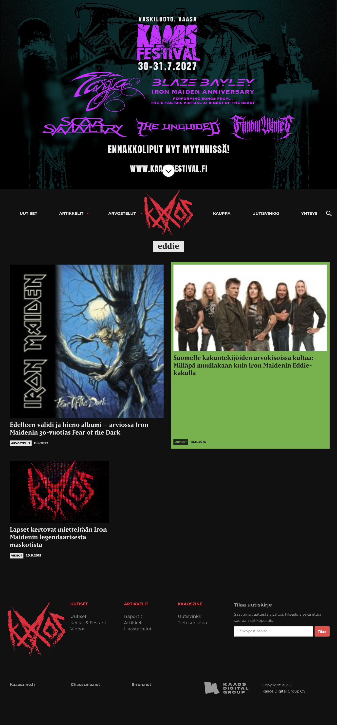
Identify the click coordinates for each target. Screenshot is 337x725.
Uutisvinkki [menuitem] (265, 213)
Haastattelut (138, 629)
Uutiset (78, 616)
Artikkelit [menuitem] (71, 213)
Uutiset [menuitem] (28, 213)
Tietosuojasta (192, 622)
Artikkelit (134, 622)
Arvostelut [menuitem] (122, 213)
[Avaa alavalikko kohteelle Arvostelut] (141, 214)
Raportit (133, 616)
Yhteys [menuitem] (309, 213)
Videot (77, 629)
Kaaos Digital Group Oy (283, 691)
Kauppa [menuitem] (221, 213)
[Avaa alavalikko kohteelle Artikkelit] (88, 214)
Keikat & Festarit (88, 622)
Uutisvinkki (190, 616)
